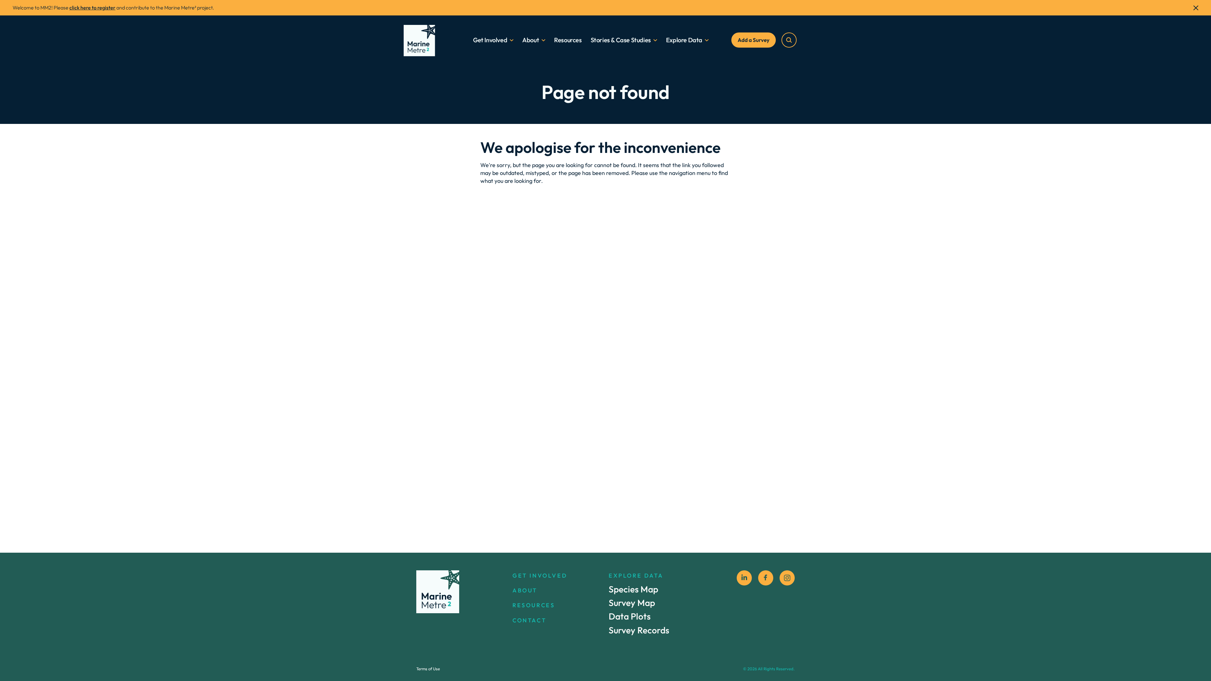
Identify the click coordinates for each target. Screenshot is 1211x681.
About (530, 40)
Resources (568, 40)
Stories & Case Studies (621, 40)
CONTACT (529, 620)
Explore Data (684, 40)
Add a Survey (753, 40)
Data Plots (630, 616)
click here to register (92, 7)
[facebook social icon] (765, 577)
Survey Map (632, 602)
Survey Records (639, 630)
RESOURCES (533, 605)
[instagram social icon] (787, 577)
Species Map (633, 589)
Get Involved (490, 40)
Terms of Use (428, 668)
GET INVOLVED (539, 575)
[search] (789, 40)
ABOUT (524, 590)
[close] (1195, 7)
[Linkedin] (744, 577)
